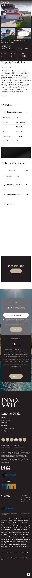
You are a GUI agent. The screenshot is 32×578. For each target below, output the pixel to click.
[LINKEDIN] (12, 440)
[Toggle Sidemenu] (29, 3)
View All (24, 34)
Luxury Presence (25, 497)
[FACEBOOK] (3, 440)
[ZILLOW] (20, 440)
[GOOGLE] (24, 440)
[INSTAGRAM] (7, 440)
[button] (16, 376)
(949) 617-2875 (5, 420)
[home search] (24, 3)
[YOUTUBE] (16, 440)
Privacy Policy (21, 324)
